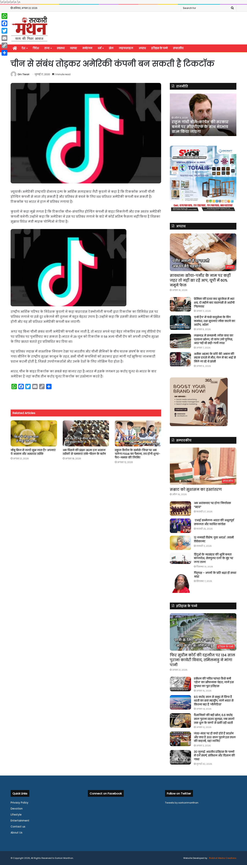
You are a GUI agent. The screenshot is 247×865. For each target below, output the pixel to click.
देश (23, 48)
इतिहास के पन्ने (159, 48)
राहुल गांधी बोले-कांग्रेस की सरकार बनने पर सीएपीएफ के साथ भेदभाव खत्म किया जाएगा (200, 126)
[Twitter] (4, 30)
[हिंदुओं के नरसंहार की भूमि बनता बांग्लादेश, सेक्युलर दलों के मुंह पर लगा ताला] (180, 558)
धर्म (99, 48)
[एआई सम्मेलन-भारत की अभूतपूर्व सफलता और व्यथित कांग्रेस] (180, 525)
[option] (203, 115)
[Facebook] (4, 23)
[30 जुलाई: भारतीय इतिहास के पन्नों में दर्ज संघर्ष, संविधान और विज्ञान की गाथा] (180, 757)
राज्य (46, 48)
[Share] (4, 52)
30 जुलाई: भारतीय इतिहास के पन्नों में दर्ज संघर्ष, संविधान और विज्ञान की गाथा (214, 755)
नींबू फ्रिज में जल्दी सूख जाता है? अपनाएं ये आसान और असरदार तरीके (33, 452)
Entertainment (20, 820)
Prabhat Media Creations (222, 858)
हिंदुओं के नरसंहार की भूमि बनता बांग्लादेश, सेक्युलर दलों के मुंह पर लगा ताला (213, 558)
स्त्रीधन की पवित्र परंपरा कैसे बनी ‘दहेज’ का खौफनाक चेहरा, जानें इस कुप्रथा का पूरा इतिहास (214, 682)
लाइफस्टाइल (126, 48)
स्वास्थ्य (61, 48)
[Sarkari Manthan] (29, 28)
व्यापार (73, 48)
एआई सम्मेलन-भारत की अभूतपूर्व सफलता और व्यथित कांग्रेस (214, 522)
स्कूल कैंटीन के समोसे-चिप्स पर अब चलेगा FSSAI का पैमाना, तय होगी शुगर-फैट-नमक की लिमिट (137, 453)
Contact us (18, 826)
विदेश (36, 48)
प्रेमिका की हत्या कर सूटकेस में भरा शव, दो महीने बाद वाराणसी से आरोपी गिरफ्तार (214, 302)
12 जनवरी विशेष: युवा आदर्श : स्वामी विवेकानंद (214, 539)
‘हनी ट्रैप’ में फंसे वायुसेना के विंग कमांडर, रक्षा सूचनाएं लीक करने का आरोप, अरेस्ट (214, 321)
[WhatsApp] (4, 16)
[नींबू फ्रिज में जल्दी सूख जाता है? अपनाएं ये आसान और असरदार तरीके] (34, 433)
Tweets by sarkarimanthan (181, 803)
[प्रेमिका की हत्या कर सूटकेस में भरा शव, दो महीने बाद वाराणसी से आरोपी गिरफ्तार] (180, 304)
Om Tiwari (23, 74)
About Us (16, 832)
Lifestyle (16, 814)
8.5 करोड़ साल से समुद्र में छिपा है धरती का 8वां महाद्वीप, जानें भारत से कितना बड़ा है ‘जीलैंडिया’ (213, 700)
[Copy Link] (4, 45)
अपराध (142, 48)
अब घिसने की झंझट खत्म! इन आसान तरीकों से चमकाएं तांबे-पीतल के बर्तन (84, 452)
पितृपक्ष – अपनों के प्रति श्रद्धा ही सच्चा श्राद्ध (215, 575)
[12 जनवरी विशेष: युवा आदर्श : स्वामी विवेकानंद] (180, 543)
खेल (111, 48)
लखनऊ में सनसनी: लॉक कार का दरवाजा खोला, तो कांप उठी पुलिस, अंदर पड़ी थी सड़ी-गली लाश (213, 339)
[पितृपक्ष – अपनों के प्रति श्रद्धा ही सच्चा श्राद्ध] (180, 582)
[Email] (4, 38)
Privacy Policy (19, 803)
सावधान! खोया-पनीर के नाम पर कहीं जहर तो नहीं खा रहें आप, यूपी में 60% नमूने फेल (200, 280)
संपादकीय (178, 48)
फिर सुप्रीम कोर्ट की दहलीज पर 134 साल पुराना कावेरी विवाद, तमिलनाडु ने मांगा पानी (202, 660)
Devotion (17, 809)
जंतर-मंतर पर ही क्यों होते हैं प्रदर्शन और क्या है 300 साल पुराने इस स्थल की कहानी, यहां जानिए (215, 737)
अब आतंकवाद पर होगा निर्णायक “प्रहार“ (212, 505)
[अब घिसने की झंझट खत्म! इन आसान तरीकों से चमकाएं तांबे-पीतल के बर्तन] (86, 433)
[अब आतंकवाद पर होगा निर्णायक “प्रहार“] (180, 508)
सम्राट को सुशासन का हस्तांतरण (196, 489)
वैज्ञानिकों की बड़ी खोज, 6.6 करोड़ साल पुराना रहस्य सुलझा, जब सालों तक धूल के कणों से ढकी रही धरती (214, 719)
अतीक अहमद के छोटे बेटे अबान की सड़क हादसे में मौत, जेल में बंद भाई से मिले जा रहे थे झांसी (215, 357)
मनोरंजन (87, 48)
